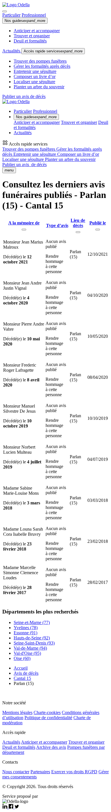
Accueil (21, 668)
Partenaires (40, 771)
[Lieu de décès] (78, 232)
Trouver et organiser (32, 35)
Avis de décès (26, 673)
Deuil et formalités (30, 40)
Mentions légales (17, 712)
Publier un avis (24, 164)
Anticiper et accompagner (37, 30)
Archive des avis (51, 747)
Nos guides (25, 21)
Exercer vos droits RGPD (74, 771)
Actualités (11, 50)
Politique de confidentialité (48, 717)
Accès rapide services (53, 51)
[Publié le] (97, 229)
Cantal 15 (22, 678)
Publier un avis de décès (24, 96)
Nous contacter (15, 771)
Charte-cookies (47, 712)
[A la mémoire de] (24, 229)
